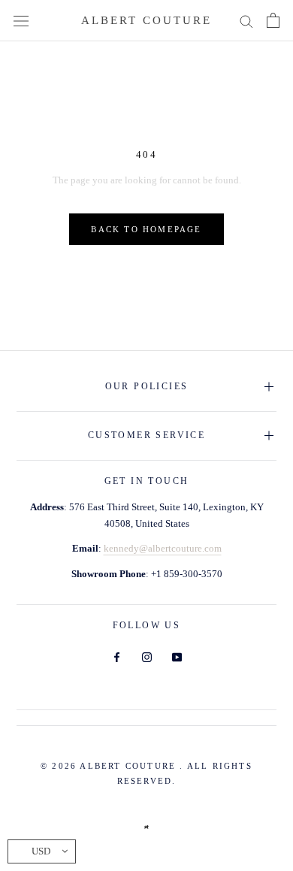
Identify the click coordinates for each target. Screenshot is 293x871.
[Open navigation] (21, 20)
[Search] (246, 20)
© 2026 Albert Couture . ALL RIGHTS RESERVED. (146, 773)
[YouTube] (177, 656)
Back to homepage (146, 229)
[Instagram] (147, 656)
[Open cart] (273, 20)
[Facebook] (117, 656)
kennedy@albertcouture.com (163, 548)
